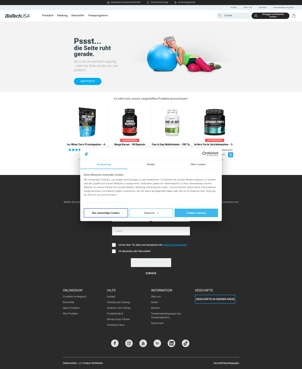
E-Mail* (119, 231)
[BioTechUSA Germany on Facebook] (115, 346)
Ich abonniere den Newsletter (134, 251)
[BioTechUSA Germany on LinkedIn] (171, 346)
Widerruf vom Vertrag (118, 307)
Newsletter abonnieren (151, 262)
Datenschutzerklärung (175, 244)
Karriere (262, 8)
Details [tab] (151, 164)
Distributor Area (115, 324)
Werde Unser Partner (118, 319)
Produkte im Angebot (74, 296)
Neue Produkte (71, 307)
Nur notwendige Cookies (105, 212)
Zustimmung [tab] (104, 164)
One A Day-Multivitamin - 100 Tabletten (175, 144)
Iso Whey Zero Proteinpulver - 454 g (88, 144)
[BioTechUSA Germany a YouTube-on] (143, 346)
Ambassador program (283, 8)
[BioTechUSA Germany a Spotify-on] (157, 346)
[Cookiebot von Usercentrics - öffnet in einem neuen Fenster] (204, 154)
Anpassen (149, 212)
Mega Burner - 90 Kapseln (129, 144)
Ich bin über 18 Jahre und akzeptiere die (152, 244)
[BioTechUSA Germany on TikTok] (185, 346)
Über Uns (247, 8)
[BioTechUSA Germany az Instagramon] (129, 346)
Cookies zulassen (196, 212)
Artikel (234, 8)
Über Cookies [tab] (198, 164)
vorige (70, 134)
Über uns (156, 296)
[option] (87, 134)
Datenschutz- (70, 363)
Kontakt (111, 296)
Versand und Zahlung (118, 302)
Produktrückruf (115, 313)
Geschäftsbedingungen (226, 363)
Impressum (157, 323)
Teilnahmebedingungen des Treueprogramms (166, 315)
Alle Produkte (70, 313)
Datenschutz (91, 202)
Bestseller (68, 302)
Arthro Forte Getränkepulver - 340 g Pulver (220, 144)
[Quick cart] (230, 154)
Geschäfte (204, 290)
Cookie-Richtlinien (115, 202)
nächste (231, 134)
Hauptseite (87, 81)
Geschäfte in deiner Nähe (215, 299)
